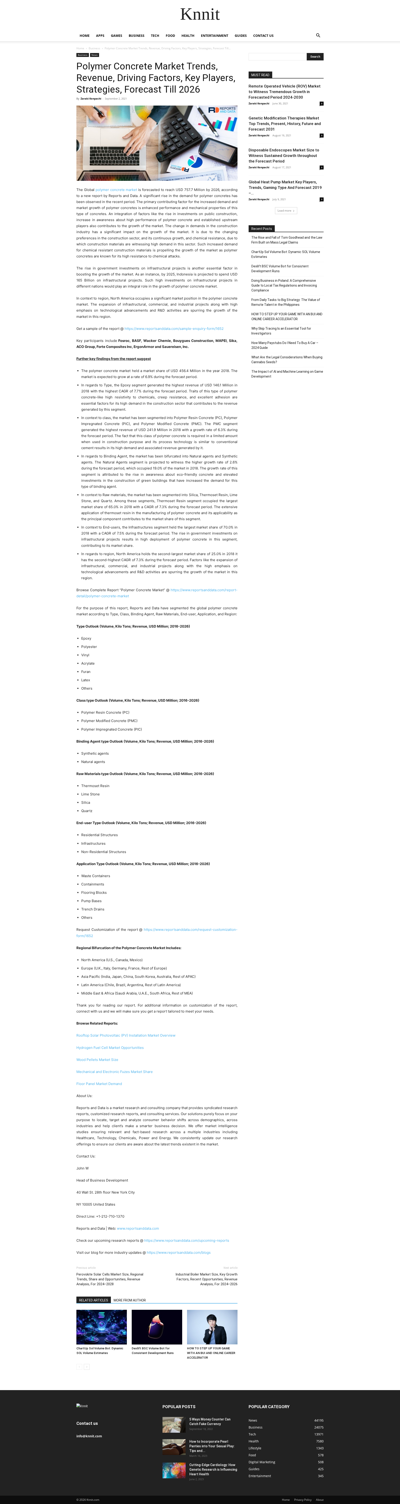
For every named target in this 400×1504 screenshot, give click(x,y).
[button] (318, 36)
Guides (241, 35)
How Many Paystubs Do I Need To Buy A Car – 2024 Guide (284, 345)
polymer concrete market (116, 190)
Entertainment (214, 35)
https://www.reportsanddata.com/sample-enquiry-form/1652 (174, 328)
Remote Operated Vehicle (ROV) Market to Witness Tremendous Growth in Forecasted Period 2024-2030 (285, 92)
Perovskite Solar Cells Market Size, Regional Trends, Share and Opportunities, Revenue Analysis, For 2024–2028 (109, 1279)
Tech (155, 35)
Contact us (263, 35)
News (94, 54)
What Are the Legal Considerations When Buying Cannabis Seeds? (286, 359)
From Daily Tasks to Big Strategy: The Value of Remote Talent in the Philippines (285, 302)
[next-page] (87, 1367)
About (320, 1500)
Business (136, 35)
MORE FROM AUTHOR (130, 1300)
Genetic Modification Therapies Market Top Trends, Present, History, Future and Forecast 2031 (285, 123)
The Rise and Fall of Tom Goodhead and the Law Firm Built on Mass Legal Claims (286, 240)
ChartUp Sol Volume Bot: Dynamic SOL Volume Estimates (285, 254)
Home (85, 35)
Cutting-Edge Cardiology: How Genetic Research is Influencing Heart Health (213, 1469)
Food (170, 35)
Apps (100, 35)
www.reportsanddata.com (138, 1228)
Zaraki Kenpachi (91, 98)
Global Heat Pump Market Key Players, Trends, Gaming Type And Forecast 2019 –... (285, 187)
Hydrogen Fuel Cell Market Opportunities (110, 1047)
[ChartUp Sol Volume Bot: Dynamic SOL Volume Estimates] (101, 1327)
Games (116, 35)
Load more (284, 211)
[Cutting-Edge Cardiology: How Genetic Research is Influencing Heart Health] (174, 1471)
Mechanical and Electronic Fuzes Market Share (114, 1071)
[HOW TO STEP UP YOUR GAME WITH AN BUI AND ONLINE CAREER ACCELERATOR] (212, 1327)
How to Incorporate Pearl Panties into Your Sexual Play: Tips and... (211, 1446)
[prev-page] (79, 1367)
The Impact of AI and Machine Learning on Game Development (287, 374)
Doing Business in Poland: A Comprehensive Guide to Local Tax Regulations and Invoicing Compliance (284, 285)
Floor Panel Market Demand (99, 1084)
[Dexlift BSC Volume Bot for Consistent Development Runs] (157, 1327)
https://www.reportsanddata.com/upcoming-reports (186, 1240)
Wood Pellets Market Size (97, 1059)
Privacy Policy (303, 1500)
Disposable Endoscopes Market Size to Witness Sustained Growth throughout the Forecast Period (284, 155)
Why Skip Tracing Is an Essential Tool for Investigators (281, 331)
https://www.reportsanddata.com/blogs (179, 1252)
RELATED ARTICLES (93, 1300)
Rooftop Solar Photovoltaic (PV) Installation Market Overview (125, 1035)
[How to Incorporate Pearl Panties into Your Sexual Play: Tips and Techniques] (174, 1447)
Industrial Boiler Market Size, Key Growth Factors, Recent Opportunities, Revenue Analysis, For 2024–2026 (206, 1279)
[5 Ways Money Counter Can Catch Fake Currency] (174, 1425)
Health (187, 35)
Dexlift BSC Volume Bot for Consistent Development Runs (280, 268)
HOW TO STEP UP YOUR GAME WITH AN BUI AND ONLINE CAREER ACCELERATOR (211, 1353)
